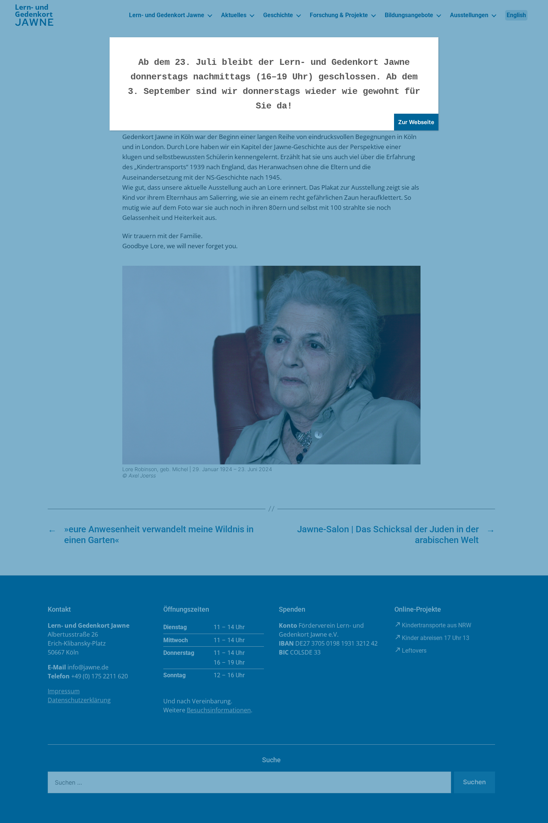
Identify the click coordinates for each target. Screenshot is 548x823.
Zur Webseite (416, 122)
